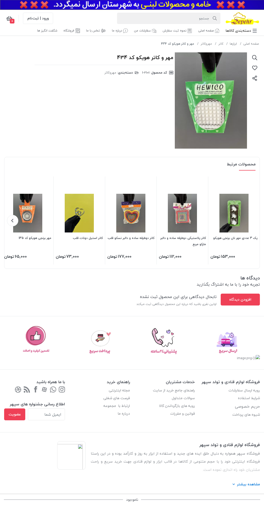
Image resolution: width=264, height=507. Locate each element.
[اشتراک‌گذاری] (255, 78)
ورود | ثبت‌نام (38, 18)
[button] (241, 30)
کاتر (220, 43)
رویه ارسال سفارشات (244, 390)
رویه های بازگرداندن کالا (177, 406)
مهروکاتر (206, 43)
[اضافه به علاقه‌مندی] (255, 68)
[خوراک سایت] (18, 390)
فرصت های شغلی (116, 398)
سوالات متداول (183, 398)
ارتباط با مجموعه (116, 406)
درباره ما (124, 413)
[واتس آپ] (53, 390)
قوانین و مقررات (182, 413)
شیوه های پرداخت (246, 414)
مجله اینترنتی (119, 390)
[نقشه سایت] (27, 390)
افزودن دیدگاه (240, 299)
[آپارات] (44, 390)
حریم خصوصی (247, 406)
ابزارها (233, 43)
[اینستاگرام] (62, 390)
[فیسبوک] (35, 390)
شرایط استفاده (248, 398)
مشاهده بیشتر (248, 484)
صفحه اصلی (251, 43)
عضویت (15, 414)
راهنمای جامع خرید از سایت (174, 390)
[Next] (12, 220)
